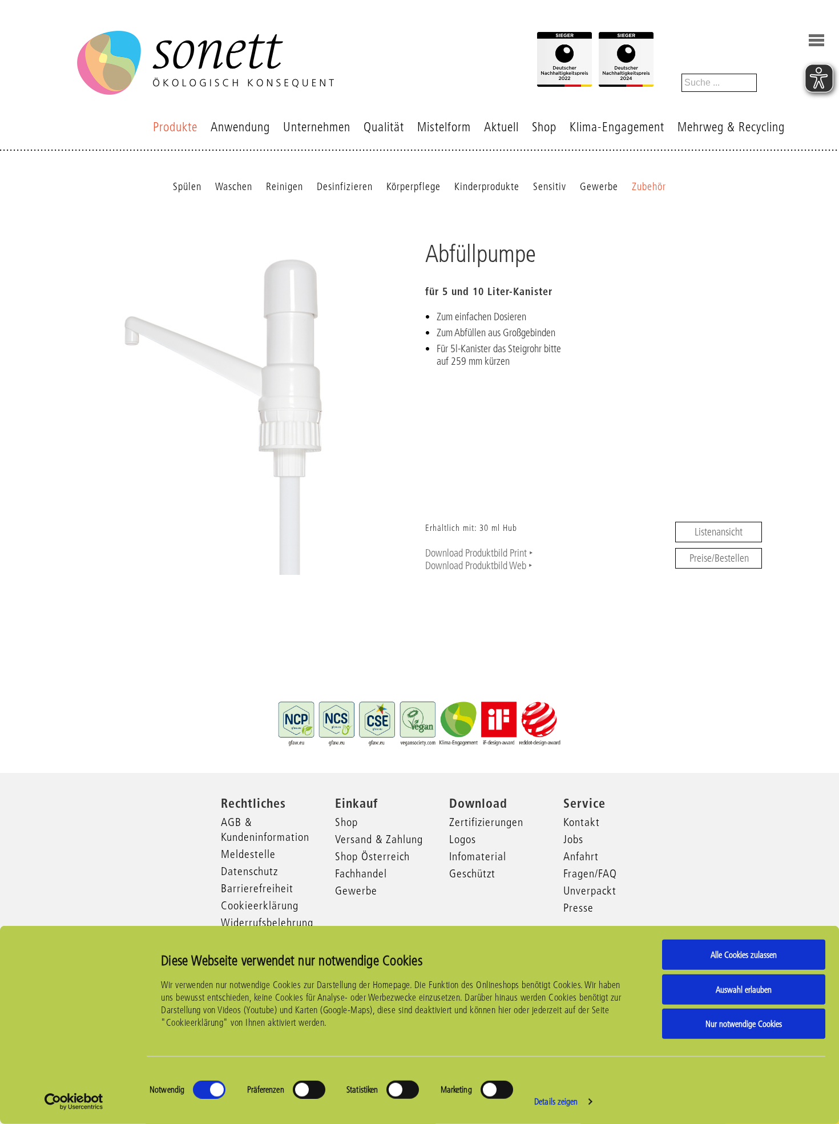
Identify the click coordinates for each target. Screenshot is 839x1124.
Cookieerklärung (260, 905)
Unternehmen (316, 127)
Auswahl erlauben (744, 989)
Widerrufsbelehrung (267, 922)
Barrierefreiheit (257, 888)
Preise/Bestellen (719, 558)
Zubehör (649, 186)
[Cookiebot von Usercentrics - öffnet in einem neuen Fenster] (74, 1101)
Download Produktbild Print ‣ (479, 553)
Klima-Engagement (617, 127)
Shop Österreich (372, 856)
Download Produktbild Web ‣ (479, 565)
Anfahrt (581, 856)
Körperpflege (413, 186)
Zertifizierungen (486, 822)
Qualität (384, 127)
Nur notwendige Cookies (743, 1023)
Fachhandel (361, 873)
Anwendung (240, 127)
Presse (578, 907)
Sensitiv (549, 186)
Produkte (175, 127)
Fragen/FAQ (590, 873)
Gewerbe (599, 186)
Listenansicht (719, 532)
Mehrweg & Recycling (731, 127)
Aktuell (501, 127)
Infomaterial (477, 856)
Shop (544, 127)
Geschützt (472, 873)
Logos (462, 839)
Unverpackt (589, 890)
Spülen (187, 186)
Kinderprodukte (486, 186)
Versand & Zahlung (379, 839)
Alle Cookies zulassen (744, 954)
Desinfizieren (345, 186)
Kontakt (581, 822)
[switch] (309, 1090)
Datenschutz (249, 871)
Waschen (233, 186)
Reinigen (284, 186)
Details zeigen (556, 1101)
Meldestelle (248, 854)
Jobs (573, 839)
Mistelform (444, 127)
